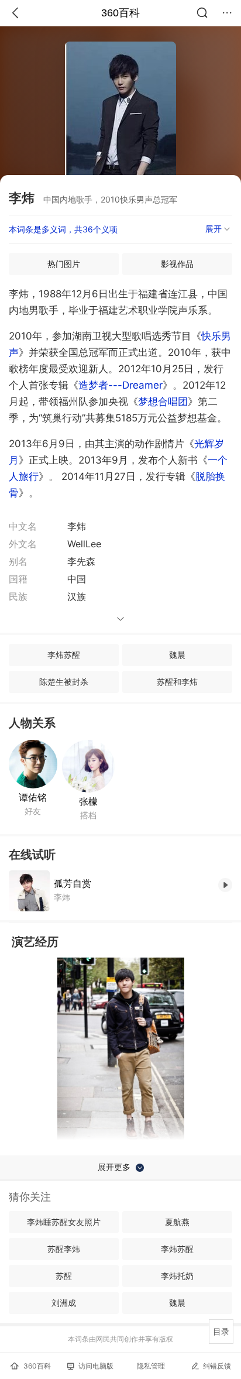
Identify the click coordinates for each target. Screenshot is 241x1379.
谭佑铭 (33, 797)
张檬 (88, 801)
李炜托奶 (177, 1276)
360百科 (120, 13)
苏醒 (64, 1276)
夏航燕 (177, 1222)
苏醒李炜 (63, 1249)
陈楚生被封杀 (63, 682)
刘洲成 (63, 1303)
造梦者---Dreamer (120, 385)
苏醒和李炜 (177, 682)
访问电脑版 (95, 1365)
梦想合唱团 (163, 401)
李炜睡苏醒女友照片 (64, 1222)
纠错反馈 (217, 1365)
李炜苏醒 (63, 655)
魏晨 (177, 655)
